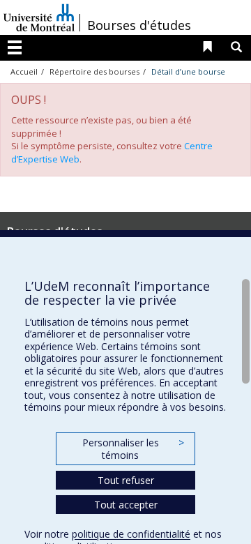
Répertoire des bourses (94, 71)
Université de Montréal (39, 17)
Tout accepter (126, 504)
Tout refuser (126, 480)
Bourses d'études (139, 25)
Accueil (24, 71)
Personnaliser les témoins (133, 449)
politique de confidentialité (131, 534)
